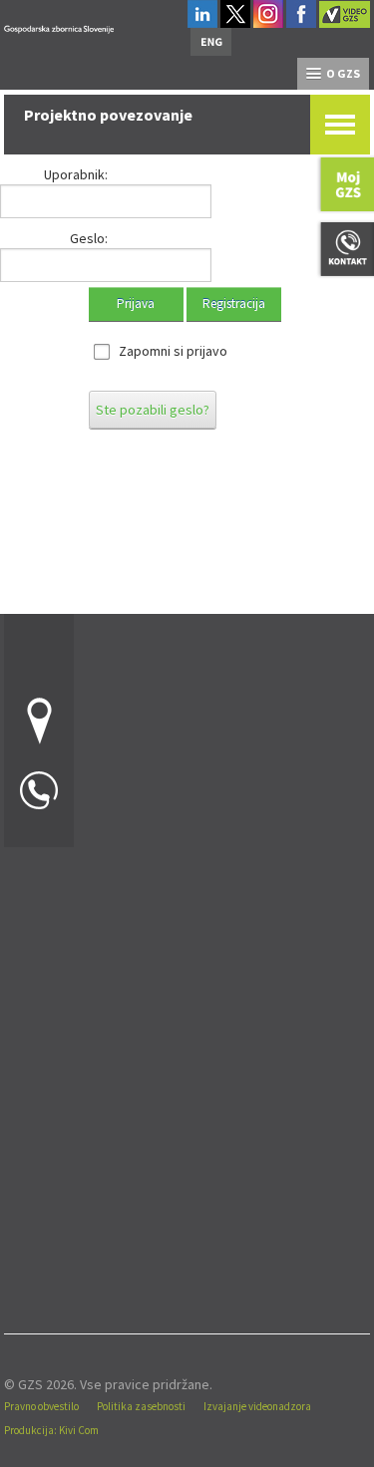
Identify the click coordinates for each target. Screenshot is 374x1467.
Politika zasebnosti (141, 1406)
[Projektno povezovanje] (59, 26)
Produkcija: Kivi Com (51, 1430)
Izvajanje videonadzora (257, 1406)
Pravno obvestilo (41, 1406)
